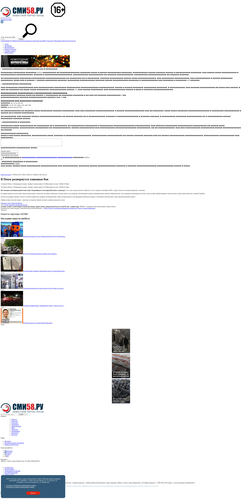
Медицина (66, 41)
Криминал (29, 41)
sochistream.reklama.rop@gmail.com (66, 208)
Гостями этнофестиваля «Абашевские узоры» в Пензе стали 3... (43, 305)
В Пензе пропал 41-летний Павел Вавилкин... (38, 323)
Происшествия (38, 41)
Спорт (7, 44)
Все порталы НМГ (7, 464)
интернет (12, 205)
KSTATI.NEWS (9, 469)
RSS (7, 456)
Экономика (8, 46)
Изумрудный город (21, 205)
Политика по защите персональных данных (20, 487)
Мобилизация (9, 52)
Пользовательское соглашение (14, 443)
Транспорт (50, 41)
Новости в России (10, 49)
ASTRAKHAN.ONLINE (12, 471)
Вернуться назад (6, 174)
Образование (58, 41)
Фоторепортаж (9, 47)
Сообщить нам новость (39, 174)
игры (6, 205)
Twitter (8, 454)
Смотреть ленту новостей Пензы (11, 203)
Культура (73, 41)
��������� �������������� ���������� (47, 157)
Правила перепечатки (12, 444)
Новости (9, 41)
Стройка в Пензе (10, 51)
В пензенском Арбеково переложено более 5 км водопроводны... (44, 271)
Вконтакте (9, 451)
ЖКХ (45, 41)
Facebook (9, 453)
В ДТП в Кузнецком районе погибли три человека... (40, 254)
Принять (33, 493)
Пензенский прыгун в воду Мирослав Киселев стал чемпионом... (44, 236)
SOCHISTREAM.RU (11, 473)
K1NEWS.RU (9, 467)
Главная (3, 41)
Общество (15, 41)
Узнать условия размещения (86, 208)
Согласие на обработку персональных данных (21, 485)
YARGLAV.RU (9, 474)
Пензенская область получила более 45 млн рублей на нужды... (43, 288)
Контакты (8, 441)
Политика (22, 41)
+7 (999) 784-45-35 (48, 208)
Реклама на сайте (6, 20)
